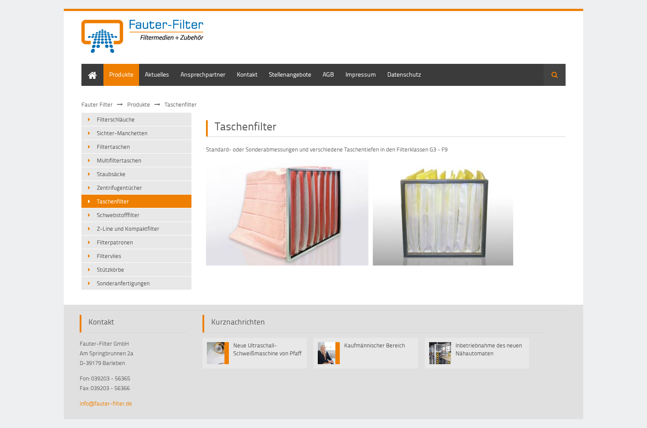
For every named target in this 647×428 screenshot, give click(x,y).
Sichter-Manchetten (122, 133)
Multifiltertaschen (119, 160)
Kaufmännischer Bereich (374, 345)
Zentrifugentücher (119, 188)
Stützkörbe (110, 269)
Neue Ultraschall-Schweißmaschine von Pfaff (267, 349)
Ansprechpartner (202, 74)
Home (89, 68)
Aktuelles (157, 74)
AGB (328, 74)
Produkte (121, 74)
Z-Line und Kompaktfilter (128, 228)
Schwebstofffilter (118, 215)
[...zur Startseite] (142, 37)
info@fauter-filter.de (106, 403)
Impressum (361, 74)
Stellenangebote (290, 74)
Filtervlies (109, 256)
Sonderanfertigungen (123, 283)
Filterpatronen (115, 242)
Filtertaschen (113, 147)
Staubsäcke (111, 174)
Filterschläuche (116, 119)
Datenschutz (404, 74)
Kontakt (247, 74)
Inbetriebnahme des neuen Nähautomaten (489, 349)
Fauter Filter (97, 104)
